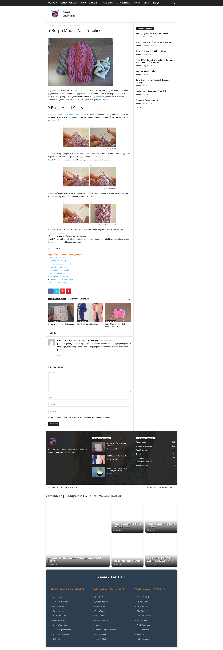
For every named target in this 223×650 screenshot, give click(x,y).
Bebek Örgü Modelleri (144, 462)
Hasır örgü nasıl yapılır (59, 267)
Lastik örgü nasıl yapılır (59, 270)
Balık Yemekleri (59, 616)
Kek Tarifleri (100, 616)
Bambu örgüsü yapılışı (59, 276)
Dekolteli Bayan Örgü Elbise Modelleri (154, 42)
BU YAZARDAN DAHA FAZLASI (78, 299)
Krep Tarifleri (100, 639)
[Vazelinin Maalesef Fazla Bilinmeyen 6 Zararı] (98, 472)
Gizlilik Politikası (150, 487)
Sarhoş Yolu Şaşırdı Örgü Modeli (151, 91)
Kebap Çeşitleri (59, 639)
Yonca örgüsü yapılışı (58, 282)
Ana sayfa (51, 25)
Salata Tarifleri (143, 602)
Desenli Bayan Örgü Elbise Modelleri (153, 51)
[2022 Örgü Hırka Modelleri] (90, 312)
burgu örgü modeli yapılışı (70, 114)
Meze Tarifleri (142, 606)
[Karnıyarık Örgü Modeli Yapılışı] (61, 312)
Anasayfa (52, 3)
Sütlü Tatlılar (100, 606)
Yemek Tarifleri (69, 3)
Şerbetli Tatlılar (101, 602)
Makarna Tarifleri (144, 616)
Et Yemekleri (58, 606)
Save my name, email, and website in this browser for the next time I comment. (81, 418)
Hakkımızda (163, 487)
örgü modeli (98, 97)
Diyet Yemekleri (143, 630)
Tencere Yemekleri (61, 602)
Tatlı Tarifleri (100, 597)
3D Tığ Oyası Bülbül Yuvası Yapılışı (152, 33)
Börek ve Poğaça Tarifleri (105, 630)
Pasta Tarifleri (100, 611)
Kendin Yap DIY (142, 466)
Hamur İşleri (100, 625)
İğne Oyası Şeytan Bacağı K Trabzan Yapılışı (153, 81)
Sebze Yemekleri (60, 625)
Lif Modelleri (123, 3)
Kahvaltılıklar (142, 620)
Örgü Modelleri (61, 25)
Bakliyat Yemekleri (61, 634)
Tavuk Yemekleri (60, 611)
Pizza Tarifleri (100, 634)
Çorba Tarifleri (143, 597)
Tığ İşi (156, 3)
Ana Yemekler (59, 597)
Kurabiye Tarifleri (102, 620)
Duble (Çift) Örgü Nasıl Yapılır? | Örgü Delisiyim (77, 340)
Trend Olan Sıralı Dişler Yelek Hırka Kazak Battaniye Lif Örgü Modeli (155, 61)
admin (138, 37)
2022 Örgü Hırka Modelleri (87, 324)
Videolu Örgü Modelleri (144, 446)
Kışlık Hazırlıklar (143, 639)
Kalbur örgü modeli (57, 258)
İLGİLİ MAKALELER (57, 299)
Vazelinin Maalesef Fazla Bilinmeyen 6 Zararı (117, 469)
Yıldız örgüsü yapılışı (58, 273)
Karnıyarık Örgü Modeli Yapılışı (61, 324)
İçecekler (141, 634)
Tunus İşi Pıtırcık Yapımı (147, 100)
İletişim (172, 487)
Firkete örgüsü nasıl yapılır (61, 264)
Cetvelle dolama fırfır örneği (61, 279)
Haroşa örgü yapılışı (58, 261)
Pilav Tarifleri (142, 611)
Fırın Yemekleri (59, 620)
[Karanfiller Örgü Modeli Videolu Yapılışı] (118, 312)
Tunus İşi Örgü (141, 3)
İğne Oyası (108, 3)
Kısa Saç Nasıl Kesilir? (146, 71)
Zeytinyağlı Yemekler (62, 630)
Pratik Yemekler (143, 625)
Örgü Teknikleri (89, 3)
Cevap (59, 355)
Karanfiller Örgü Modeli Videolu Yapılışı (115, 325)
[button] (173, 3)
